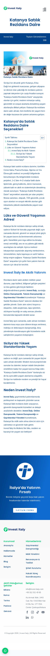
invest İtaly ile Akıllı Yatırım (23, 151)
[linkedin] (27, 617)
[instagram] (32, 612)
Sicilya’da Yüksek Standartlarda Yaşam (25, 155)
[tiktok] (37, 612)
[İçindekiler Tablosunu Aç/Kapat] (41, 138)
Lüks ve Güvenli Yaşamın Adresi (21, 148)
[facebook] (27, 612)
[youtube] (43, 612)
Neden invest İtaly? (15, 160)
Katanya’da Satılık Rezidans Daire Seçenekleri (22, 143)
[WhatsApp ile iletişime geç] (5, 651)
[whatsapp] (32, 617)
